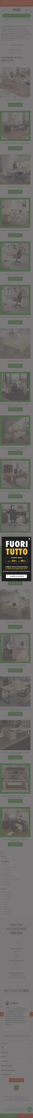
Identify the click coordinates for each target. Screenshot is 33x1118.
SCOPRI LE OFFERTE (17, 576)
